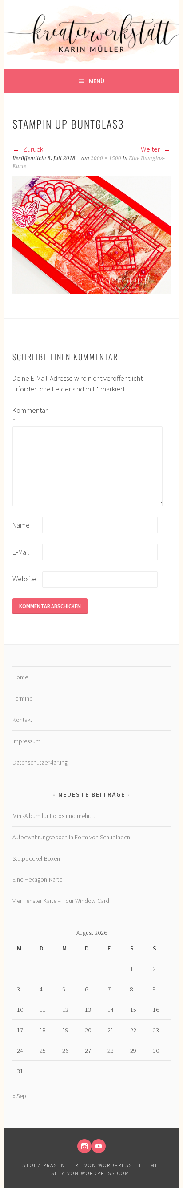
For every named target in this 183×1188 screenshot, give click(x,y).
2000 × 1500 (106, 158)
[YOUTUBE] (99, 1146)
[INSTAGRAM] (84, 1146)
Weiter (151, 149)
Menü (96, 81)
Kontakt (22, 720)
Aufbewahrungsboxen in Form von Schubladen (71, 837)
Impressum (26, 741)
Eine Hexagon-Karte (37, 879)
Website (24, 578)
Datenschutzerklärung (40, 762)
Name (21, 524)
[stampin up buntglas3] (91, 291)
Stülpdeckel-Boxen (36, 858)
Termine (22, 698)
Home (20, 677)
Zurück (32, 149)
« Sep (19, 1096)
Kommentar (26, 415)
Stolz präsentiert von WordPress (77, 1165)
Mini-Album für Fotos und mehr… (53, 816)
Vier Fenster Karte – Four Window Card (60, 901)
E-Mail (20, 552)
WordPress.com (105, 1173)
